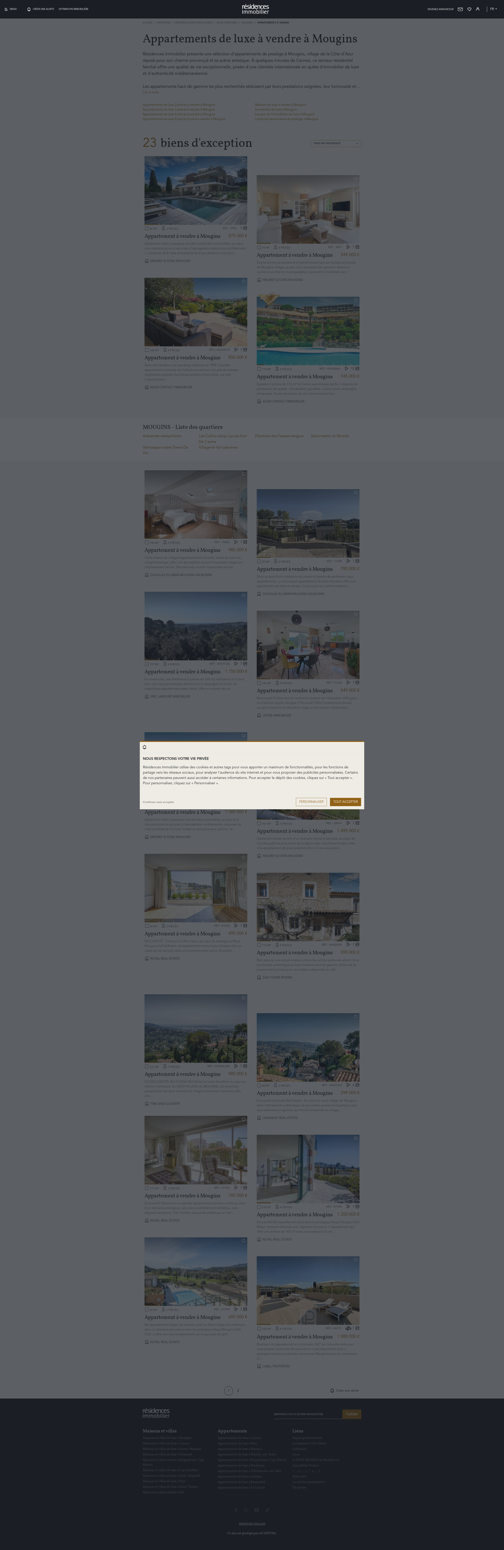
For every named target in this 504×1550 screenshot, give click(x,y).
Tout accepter (345, 802)
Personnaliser (311, 802)
